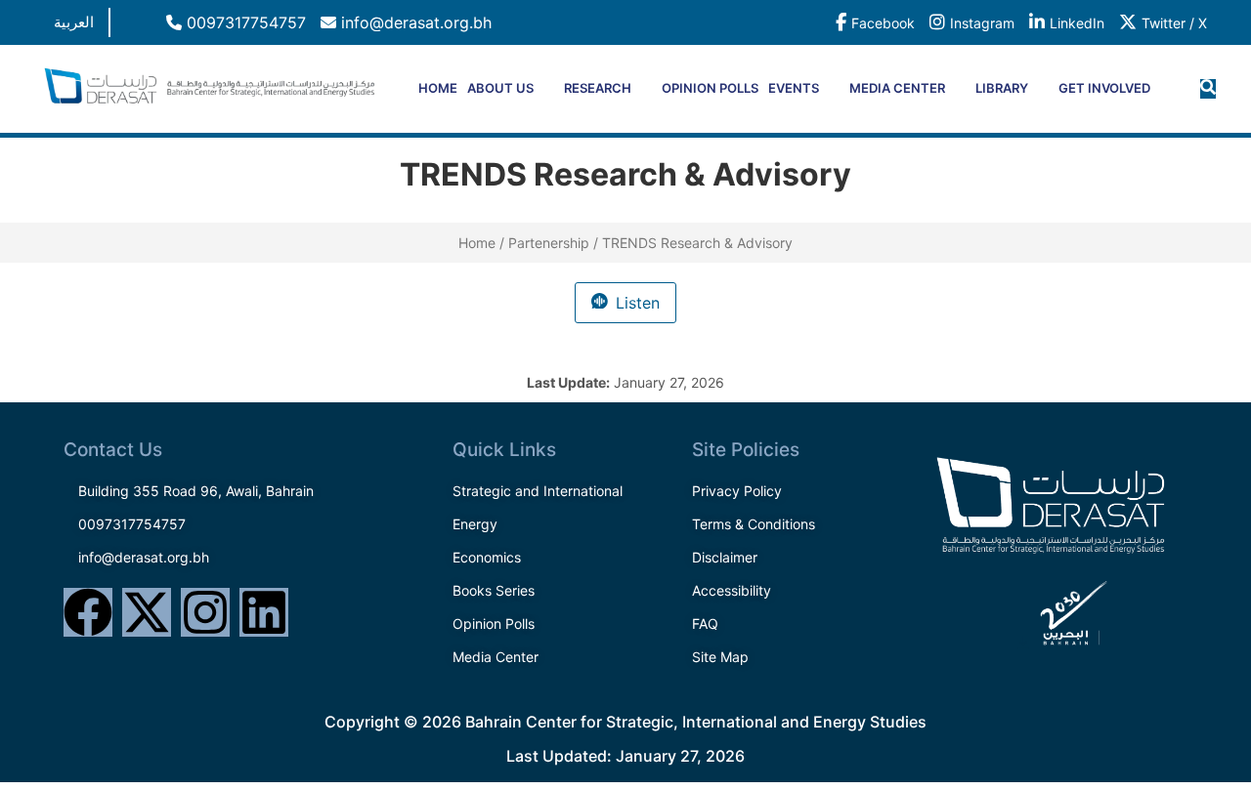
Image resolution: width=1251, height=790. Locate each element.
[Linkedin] (263, 612)
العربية (74, 22)
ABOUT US (500, 88)
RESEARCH (597, 88)
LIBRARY (1001, 88)
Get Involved (1104, 88)
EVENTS (793, 88)
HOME (437, 88)
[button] (1208, 89)
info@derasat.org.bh (414, 22)
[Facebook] (88, 612)
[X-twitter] (146, 612)
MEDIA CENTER (897, 88)
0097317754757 (244, 22)
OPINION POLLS (710, 88)
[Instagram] (205, 612)
